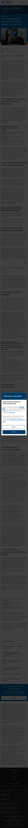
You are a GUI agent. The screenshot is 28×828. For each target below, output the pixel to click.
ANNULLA (14, 427)
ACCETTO (14, 432)
